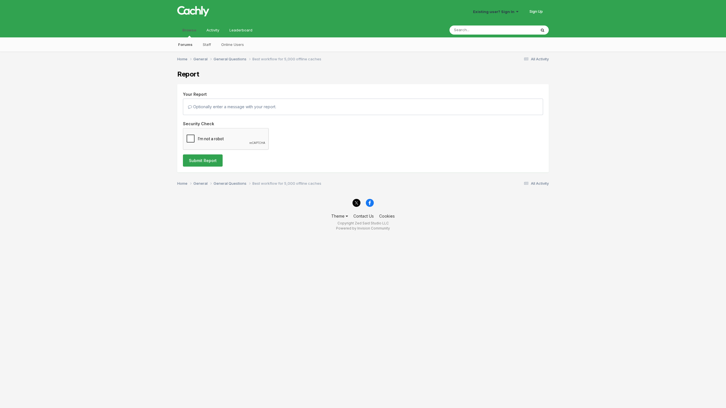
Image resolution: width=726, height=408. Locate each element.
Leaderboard (240, 30)
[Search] (542, 30)
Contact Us (363, 216)
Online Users (232, 44)
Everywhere (519, 30)
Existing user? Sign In (494, 11)
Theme (338, 216)
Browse (189, 30)
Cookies (387, 216)
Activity (212, 30)
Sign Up (536, 11)
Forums (185, 44)
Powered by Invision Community (363, 228)
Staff (207, 44)
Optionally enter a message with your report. (234, 106)
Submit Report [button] (203, 160)
